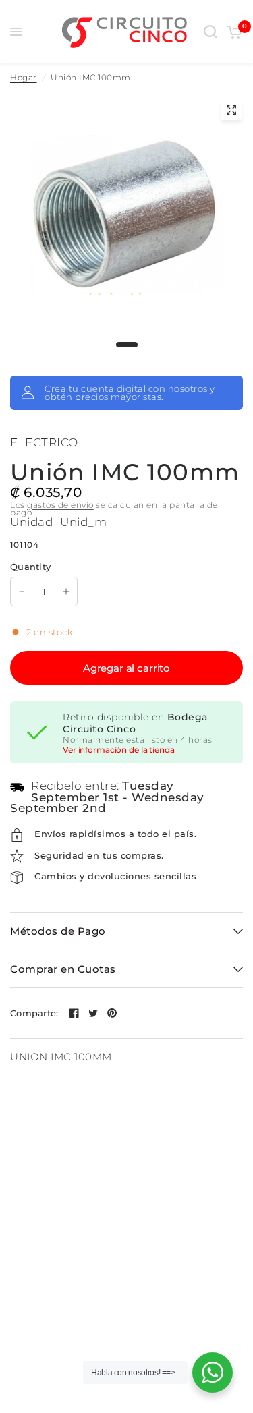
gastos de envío (60, 505)
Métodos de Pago (58, 931)
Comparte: (34, 1013)
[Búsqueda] (210, 31)
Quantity (30, 567)
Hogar (23, 78)
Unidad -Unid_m (58, 522)
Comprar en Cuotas (63, 968)
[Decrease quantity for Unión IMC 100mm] (21, 591)
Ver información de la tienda (119, 750)
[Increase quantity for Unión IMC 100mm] (66, 591)
